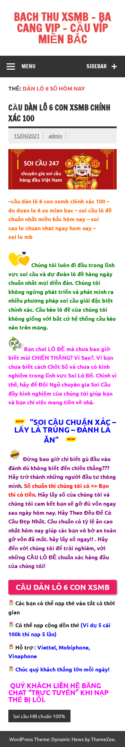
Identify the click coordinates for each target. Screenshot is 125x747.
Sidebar (96, 66)
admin (55, 135)
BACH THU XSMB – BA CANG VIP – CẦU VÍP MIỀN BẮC (62, 28)
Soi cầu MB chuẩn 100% (39, 716)
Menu (28, 66)
